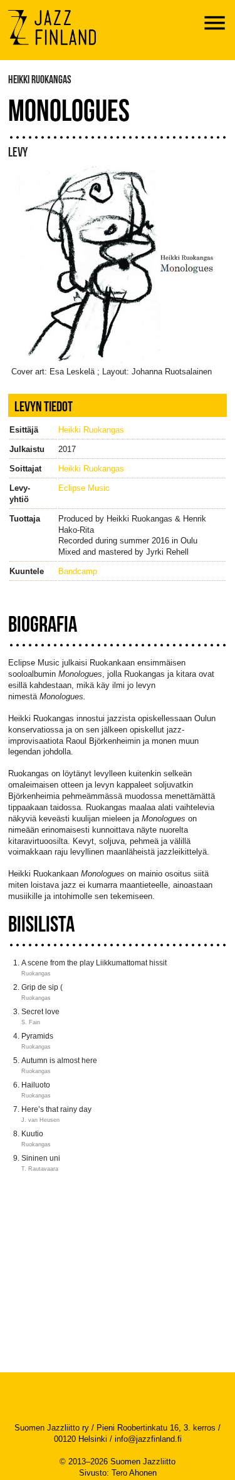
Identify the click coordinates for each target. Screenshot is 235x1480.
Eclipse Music (84, 488)
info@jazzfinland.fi (148, 1439)
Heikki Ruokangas (91, 429)
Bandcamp (77, 571)
